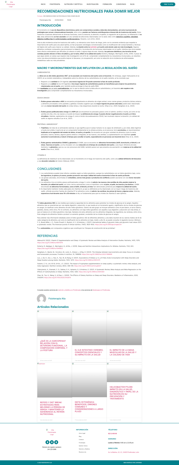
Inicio (43, 4)
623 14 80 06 (112, 433)
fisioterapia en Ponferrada (101, 290)
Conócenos (121, 4)
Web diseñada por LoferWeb (133, 462)
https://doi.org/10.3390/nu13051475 (87, 260)
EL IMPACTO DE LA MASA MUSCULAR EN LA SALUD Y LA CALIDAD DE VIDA (123, 352)
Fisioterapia (55, 4)
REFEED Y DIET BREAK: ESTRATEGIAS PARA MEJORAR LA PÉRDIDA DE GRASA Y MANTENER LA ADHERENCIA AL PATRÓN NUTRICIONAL (52, 408)
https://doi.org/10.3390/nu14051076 (50, 243)
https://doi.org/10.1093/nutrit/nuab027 (87, 266)
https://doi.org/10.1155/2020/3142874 (57, 277)
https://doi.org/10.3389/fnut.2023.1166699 (97, 254)
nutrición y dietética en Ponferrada (69, 290)
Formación (107, 4)
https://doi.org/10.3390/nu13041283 (91, 272)
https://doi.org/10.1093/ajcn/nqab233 (108, 224)
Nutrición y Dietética (73, 4)
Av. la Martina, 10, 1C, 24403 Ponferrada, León (123, 452)
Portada (39, 16)
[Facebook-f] (47, 442)
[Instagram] (52, 442)
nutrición (93, 47)
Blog (132, 4)
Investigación (92, 4)
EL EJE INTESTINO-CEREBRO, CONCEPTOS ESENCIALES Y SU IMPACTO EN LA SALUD (89, 352)
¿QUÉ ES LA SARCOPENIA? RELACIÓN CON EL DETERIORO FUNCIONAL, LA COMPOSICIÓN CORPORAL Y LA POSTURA (53, 346)
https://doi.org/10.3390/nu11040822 (50, 248)
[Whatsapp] (56, 442)
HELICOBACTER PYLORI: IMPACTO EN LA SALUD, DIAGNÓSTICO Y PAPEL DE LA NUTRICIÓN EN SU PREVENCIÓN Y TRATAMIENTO (124, 393)
